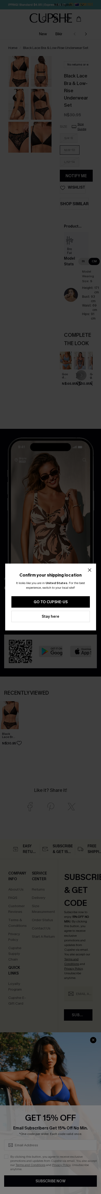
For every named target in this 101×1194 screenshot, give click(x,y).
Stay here (50, 616)
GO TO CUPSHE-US (51, 602)
